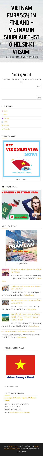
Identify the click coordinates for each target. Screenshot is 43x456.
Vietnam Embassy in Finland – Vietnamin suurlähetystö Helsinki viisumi (21, 29)
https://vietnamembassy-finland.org (20, 412)
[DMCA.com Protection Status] (21, 427)
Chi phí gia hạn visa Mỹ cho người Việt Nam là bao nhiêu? (18, 331)
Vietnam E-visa (12, 446)
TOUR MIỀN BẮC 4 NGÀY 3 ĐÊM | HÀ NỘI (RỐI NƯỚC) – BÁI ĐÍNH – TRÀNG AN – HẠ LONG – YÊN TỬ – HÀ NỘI (25, 317)
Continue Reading (29, 295)
